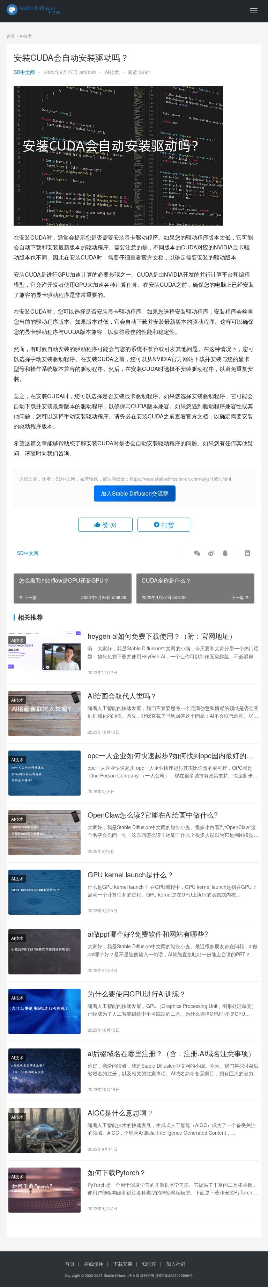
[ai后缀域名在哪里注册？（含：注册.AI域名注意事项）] (44, 1071)
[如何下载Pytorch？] (44, 1190)
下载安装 (123, 1263)
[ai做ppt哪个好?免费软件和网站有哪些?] (44, 951)
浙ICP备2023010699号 (174, 1275)
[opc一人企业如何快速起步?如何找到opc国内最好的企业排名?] (44, 773)
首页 (11, 36)
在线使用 (94, 1263)
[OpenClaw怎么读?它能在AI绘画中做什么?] (44, 832)
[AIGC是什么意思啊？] (44, 1130)
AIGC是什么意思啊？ (121, 1113)
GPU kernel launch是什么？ (131, 874)
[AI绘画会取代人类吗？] (44, 713)
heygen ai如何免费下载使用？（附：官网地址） (162, 636)
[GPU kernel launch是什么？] (44, 892)
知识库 (149, 1263)
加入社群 (176, 1263)
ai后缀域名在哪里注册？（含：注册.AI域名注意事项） (171, 1053)
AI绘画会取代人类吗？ (122, 696)
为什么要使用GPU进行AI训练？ (137, 994)
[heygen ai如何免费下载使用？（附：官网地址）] (44, 654)
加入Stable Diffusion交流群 (135, 493)
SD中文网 (24, 71)
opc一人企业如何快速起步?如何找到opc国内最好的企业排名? (170, 755)
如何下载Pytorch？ (117, 1172)
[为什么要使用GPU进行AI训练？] (44, 1011)
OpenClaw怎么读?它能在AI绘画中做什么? (153, 815)
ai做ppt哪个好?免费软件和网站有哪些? (148, 934)
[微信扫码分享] (197, 553)
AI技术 (112, 71)
